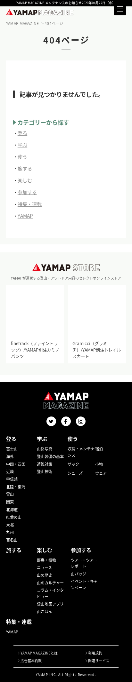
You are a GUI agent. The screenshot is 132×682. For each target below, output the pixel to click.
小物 (99, 464)
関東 (10, 502)
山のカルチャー (50, 583)
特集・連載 (30, 203)
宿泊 (99, 449)
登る (22, 132)
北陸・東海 (15, 487)
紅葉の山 (13, 517)
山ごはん (44, 612)
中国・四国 (15, 464)
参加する (27, 191)
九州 (10, 532)
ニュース (44, 567)
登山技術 (44, 471)
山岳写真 (44, 449)
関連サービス (98, 660)
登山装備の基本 (50, 456)
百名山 (12, 540)
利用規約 (95, 652)
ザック (73, 464)
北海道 (12, 509)
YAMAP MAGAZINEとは (39, 652)
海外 (10, 456)
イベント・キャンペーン (84, 584)
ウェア (101, 473)
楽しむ (25, 180)
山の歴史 (44, 575)
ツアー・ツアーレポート (84, 563)
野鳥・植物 (46, 560)
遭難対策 (44, 464)
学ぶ (22, 144)
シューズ (75, 473)
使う (22, 156)
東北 (10, 524)
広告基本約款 (31, 660)
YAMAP (25, 215)
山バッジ (78, 574)
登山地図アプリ (50, 604)
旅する (25, 168)
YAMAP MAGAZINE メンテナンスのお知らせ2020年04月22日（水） (66, 3)
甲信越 (12, 479)
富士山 (12, 449)
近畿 (10, 471)
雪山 (10, 494)
